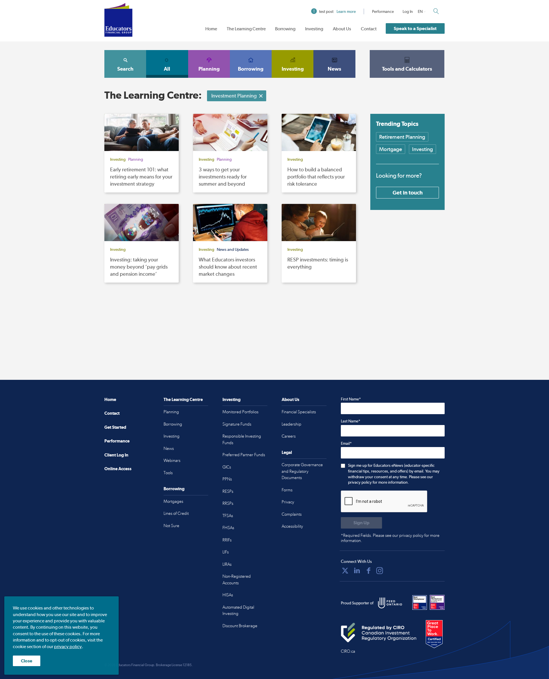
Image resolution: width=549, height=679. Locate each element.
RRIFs (227, 540)
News (334, 69)
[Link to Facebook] (368, 570)
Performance (383, 11)
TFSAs (227, 515)
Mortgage (390, 149)
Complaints (292, 514)
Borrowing (285, 28)
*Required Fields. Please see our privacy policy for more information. (390, 538)
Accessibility (292, 526)
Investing (314, 28)
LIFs (225, 552)
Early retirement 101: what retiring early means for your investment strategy (141, 176)
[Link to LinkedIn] (357, 570)
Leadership (291, 424)
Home (211, 28)
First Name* (351, 399)
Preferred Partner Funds (243, 454)
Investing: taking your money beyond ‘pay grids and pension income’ (139, 267)
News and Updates (233, 249)
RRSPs (227, 503)
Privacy (288, 502)
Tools (168, 472)
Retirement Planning (402, 137)
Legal (287, 452)
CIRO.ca (348, 651)
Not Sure (171, 525)
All (167, 69)
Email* (346, 443)
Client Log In (116, 454)
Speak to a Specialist (415, 28)
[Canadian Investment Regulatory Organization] (379, 632)
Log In (408, 11)
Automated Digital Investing (238, 610)
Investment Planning (234, 96)
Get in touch (408, 192)
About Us (342, 28)
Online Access (118, 468)
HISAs (227, 594)
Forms (287, 490)
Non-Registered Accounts (236, 579)
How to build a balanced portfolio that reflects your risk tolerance (316, 176)
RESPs (227, 491)
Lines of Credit (176, 513)
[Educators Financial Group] (118, 20)
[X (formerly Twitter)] (345, 570)
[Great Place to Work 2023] (419, 602)
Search (125, 69)
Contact (369, 28)
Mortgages (173, 501)
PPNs (227, 479)
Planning (209, 69)
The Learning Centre (246, 28)
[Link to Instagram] (379, 570)
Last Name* (350, 421)
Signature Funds (236, 424)
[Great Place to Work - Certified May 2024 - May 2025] (434, 634)
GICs (226, 467)
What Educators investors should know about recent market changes (228, 267)
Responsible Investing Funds (241, 439)
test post (337, 11)
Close (26, 661)
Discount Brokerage (239, 625)
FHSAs (228, 527)
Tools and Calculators (407, 69)
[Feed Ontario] (390, 603)
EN (420, 11)
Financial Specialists (299, 411)
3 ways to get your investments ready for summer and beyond (223, 176)
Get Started (115, 427)
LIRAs (227, 564)
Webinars (172, 460)
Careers (289, 436)
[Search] (436, 11)
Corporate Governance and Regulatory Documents (302, 471)
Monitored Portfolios (240, 411)
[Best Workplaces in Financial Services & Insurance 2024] (437, 602)
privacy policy (68, 646)
